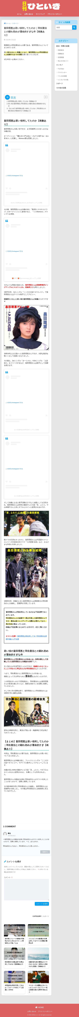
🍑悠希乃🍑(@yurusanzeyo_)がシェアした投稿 (26, 278)
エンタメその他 (63, 79)
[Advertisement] (26, 76)
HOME (40, 1007)
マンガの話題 (62, 76)
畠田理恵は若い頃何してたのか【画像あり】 (22, 101)
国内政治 (61, 50)
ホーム (19, 14)
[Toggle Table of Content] (45, 97)
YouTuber (61, 69)
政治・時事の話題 (62, 46)
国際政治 (61, 53)
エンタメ (59, 65)
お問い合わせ (28, 14)
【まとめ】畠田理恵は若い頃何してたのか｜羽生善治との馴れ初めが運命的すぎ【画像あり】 (27, 110)
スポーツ (46, 916)
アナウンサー (62, 72)
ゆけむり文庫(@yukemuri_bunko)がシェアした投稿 (26, 202)
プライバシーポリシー (54, 14)
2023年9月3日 (11, 835)
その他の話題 (61, 88)
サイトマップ (40, 14)
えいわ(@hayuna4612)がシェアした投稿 (26, 429)
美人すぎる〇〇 (63, 61)
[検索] (74, 27)
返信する (45, 852)
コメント (8, 877)
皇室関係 (61, 57)
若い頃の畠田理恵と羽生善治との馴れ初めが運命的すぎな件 (27, 105)
